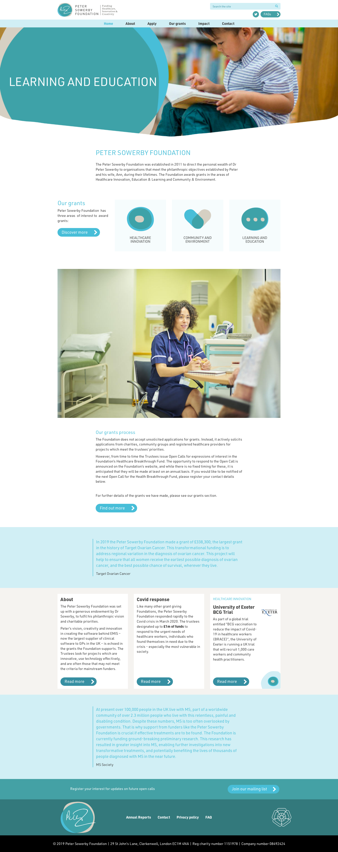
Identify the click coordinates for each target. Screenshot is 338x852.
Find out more (112, 507)
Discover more (75, 232)
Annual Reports (138, 817)
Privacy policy (188, 817)
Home (108, 23)
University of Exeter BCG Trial (234, 609)
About (130, 23)
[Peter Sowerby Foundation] (93, 10)
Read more (74, 681)
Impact (203, 23)
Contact (228, 23)
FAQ (208, 817)
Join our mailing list (249, 788)
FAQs (267, 14)
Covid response (153, 599)
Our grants (177, 23)
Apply (151, 23)
